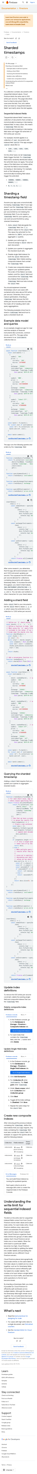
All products (5, 1457)
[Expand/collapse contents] (16, 63)
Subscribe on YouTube (8, 1405)
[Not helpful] (19, 38)
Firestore (23, 8)
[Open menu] (3, 2)
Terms (3, 1465)
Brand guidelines (7, 1429)
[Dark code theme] (28, 348)
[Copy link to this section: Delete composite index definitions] (16, 1009)
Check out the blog (7, 1395)
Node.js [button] (8, 345)
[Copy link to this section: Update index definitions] (19, 990)
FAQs (3, 1432)
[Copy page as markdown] (12, 57)
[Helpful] (16, 38)
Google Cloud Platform (9, 1454)
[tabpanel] (18, 394)
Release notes (6, 1426)
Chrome (4, 1447)
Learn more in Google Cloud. (15, 24)
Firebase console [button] (11, 1015)
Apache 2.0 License (7, 1356)
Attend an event (7, 1408)
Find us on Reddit (7, 1398)
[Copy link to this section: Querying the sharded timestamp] (19, 777)
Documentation (9, 8)
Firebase (6, 32)
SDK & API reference (8, 1377)
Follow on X (5, 1401)
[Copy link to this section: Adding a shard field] (30, 600)
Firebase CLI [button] (24, 1174)
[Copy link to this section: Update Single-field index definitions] (16, 1051)
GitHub (4, 1387)
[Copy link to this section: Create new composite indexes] (15, 1119)
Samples (4, 1380)
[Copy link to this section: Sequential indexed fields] (29, 113)
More (22, 1015)
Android (4, 1444)
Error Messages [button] (11, 1174)
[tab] (8, 345)
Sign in (32, 2)
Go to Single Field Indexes (21, 1072)
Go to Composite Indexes (21, 1031)
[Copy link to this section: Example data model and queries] (20, 324)
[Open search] (23, 2)
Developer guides (7, 1374)
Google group (6, 1422)
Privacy (9, 1465)
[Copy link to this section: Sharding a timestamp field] (29, 197)
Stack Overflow (6, 1419)
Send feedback (11, 42)
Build (8, 34)
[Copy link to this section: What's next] (23, 1311)
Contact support (7, 1416)
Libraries (4, 1384)
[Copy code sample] (31, 348)
